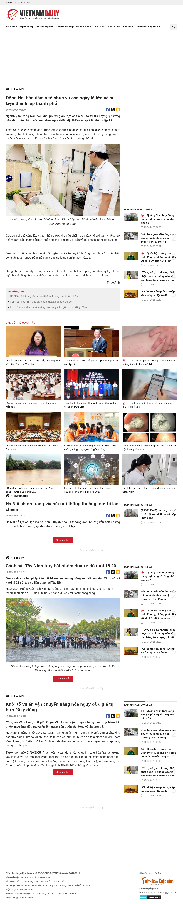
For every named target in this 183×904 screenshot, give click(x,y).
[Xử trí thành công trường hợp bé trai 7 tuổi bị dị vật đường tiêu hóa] (149, 427)
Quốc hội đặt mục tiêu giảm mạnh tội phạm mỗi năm (31, 405)
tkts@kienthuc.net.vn (23, 898)
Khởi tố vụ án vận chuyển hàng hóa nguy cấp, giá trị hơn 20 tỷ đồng (48, 307)
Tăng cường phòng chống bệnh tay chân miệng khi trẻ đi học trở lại (148, 362)
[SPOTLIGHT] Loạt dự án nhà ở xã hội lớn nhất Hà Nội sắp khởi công (159, 514)
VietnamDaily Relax (148, 26)
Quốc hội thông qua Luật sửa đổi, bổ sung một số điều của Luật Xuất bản (33, 362)
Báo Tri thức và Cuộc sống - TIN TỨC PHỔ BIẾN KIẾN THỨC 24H (32, 14)
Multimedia (21, 495)
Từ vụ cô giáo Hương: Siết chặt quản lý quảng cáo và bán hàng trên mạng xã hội (158, 276)
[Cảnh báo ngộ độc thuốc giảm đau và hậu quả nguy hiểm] (149, 469)
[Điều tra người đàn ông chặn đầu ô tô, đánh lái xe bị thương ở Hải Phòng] (131, 236)
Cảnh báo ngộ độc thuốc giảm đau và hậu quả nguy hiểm (148, 490)
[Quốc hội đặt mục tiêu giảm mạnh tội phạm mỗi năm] (33, 384)
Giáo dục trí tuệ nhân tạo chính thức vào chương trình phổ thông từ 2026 (87, 490)
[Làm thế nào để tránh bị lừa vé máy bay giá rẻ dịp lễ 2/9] (149, 384)
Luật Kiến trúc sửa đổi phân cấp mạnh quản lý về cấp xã (91, 362)
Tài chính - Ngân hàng (19, 26)
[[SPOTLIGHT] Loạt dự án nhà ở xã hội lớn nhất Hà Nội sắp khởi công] (131, 513)
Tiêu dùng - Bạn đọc (120, 26)
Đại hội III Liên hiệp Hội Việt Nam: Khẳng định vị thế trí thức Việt (90, 405)
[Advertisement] (91, 57)
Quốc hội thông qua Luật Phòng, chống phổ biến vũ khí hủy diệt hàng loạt (158, 257)
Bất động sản (44, 26)
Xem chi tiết (63, 540)
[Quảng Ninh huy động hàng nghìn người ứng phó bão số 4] (131, 217)
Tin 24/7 (99, 26)
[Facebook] (108, 110)
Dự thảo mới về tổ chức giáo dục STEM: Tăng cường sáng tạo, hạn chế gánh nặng (90, 447)
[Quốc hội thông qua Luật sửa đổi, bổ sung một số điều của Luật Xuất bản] (33, 341)
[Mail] (118, 110)
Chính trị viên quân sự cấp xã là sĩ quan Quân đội (158, 293)
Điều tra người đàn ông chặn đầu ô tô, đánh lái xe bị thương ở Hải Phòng (158, 238)
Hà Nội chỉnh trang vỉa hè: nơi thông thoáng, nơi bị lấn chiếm (44, 296)
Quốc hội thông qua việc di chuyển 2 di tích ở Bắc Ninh (32, 447)
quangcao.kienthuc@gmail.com (161, 892)
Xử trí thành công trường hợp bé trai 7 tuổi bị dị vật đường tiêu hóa (149, 447)
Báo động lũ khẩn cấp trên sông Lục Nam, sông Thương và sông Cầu (30, 490)
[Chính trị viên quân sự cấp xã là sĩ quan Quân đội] (131, 294)
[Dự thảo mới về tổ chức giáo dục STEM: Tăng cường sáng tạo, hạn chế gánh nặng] (91, 427)
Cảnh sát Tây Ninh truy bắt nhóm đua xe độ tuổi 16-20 (41, 301)
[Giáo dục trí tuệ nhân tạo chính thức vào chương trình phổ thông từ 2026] (91, 469)
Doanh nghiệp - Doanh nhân (73, 26)
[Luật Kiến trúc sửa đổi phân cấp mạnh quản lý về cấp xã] (91, 341)
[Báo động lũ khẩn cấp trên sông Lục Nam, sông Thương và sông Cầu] (33, 469)
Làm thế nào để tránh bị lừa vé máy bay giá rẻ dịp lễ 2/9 (148, 405)
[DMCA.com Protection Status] (150, 897)
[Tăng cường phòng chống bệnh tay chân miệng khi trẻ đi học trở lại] (149, 341)
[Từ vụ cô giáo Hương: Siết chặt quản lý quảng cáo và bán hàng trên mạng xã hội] (131, 275)
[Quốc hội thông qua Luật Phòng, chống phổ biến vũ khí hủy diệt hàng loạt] (131, 256)
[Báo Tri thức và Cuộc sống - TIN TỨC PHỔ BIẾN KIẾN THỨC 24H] (158, 881)
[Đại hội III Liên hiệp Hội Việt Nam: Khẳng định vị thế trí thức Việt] (91, 384)
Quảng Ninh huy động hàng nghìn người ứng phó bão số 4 (157, 219)
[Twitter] (113, 110)
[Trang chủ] (7, 89)
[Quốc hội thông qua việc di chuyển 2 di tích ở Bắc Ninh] (33, 427)
